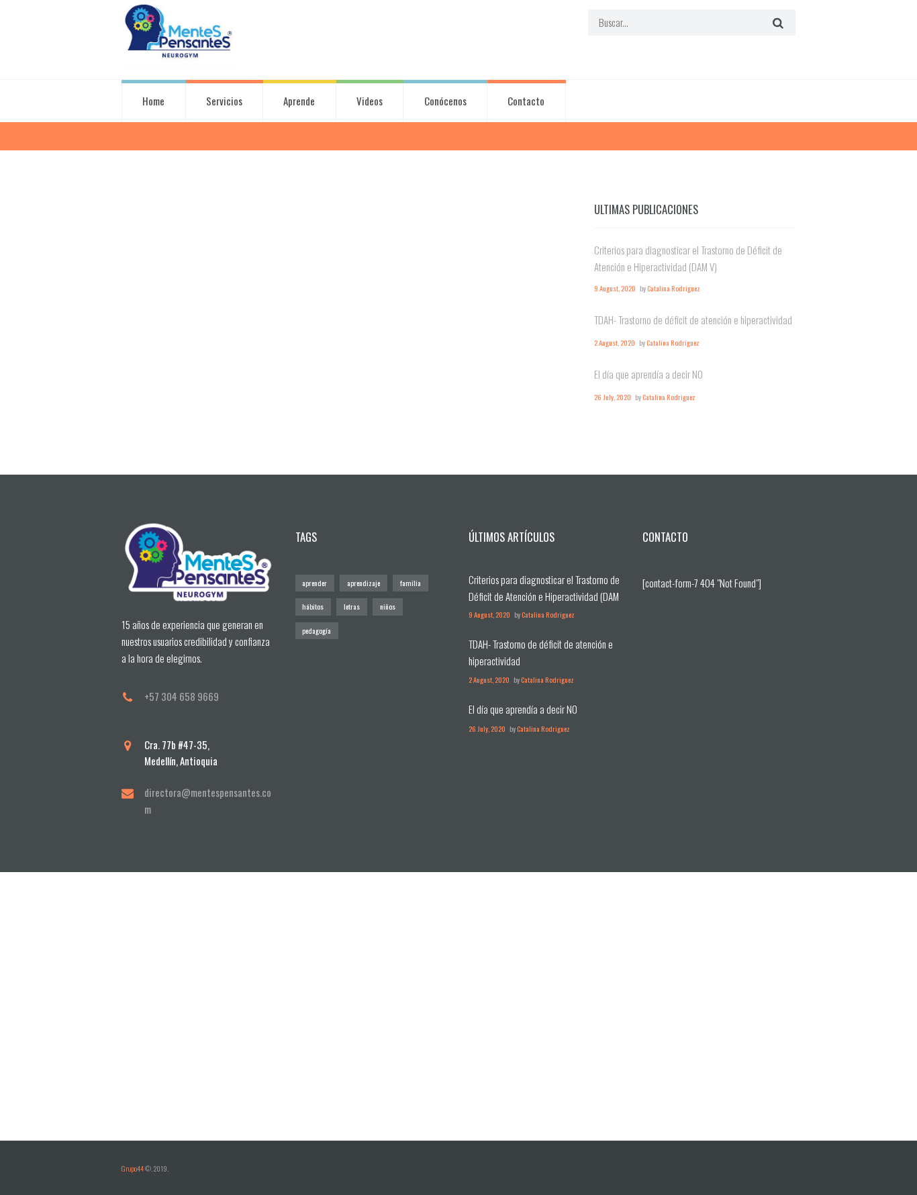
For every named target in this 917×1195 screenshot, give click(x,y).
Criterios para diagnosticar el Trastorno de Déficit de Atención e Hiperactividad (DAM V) (544, 596)
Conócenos (445, 100)
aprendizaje (363, 582)
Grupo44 (133, 1168)
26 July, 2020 (612, 396)
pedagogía (316, 630)
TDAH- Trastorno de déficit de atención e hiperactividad (693, 319)
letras (352, 606)
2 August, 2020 (614, 342)
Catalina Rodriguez (673, 288)
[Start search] (776, 22)
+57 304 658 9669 (181, 696)
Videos (369, 100)
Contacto (526, 100)
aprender (314, 582)
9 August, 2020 (615, 288)
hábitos (313, 606)
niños (387, 606)
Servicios (224, 100)
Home (153, 100)
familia (410, 582)
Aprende (299, 100)
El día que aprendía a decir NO (648, 374)
